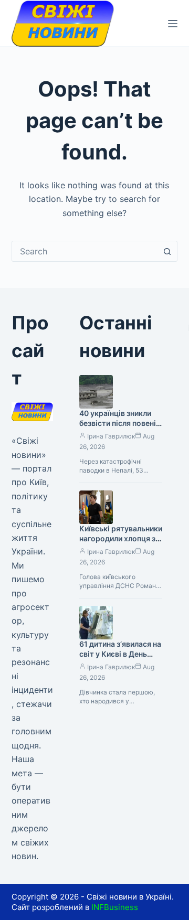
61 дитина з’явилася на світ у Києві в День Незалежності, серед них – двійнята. (120, 658)
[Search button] (167, 251)
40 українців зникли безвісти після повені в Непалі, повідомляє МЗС (120, 428)
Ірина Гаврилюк (111, 436)
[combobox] (85, 251)
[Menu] (172, 23)
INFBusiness (114, 907)
